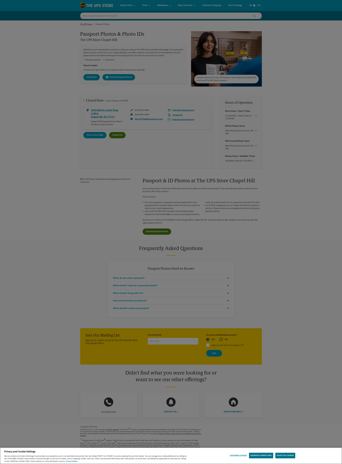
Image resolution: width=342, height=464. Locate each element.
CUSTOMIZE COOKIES (238, 455)
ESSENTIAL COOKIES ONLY (261, 455)
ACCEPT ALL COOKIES (285, 455)
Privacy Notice (71, 461)
